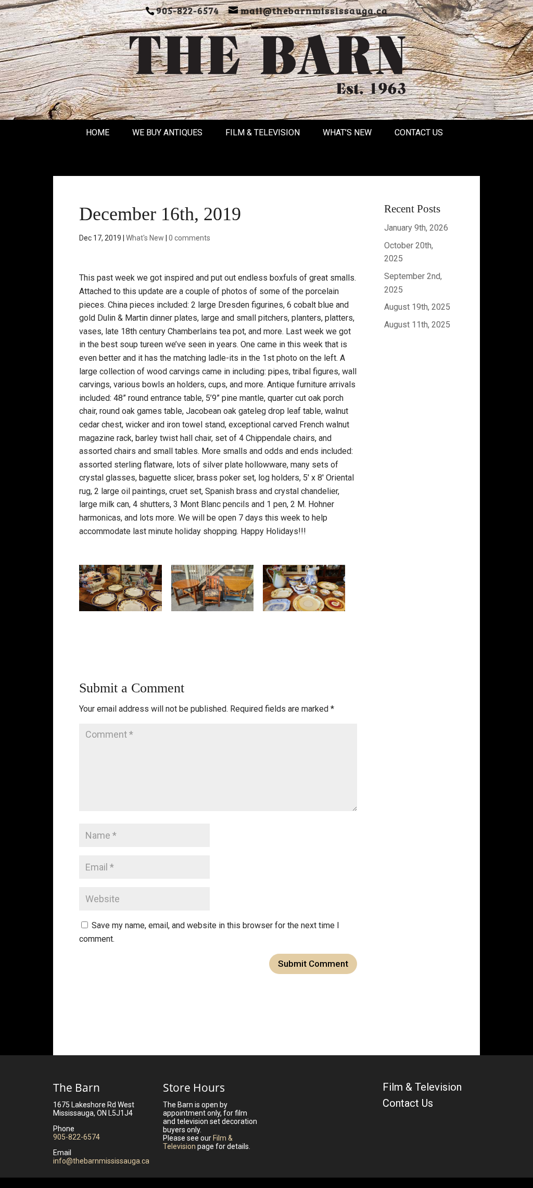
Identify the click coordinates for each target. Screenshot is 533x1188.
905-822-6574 (76, 1137)
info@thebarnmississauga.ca (101, 1161)
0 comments (189, 238)
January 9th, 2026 (416, 228)
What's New (145, 238)
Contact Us (419, 132)
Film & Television (262, 132)
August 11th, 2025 (417, 325)
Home (97, 132)
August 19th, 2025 (417, 307)
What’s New (347, 132)
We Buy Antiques (167, 132)
